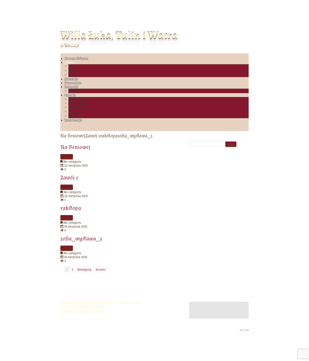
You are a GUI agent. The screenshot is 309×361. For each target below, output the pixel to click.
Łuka (71, 66)
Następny (84, 269)
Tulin (72, 71)
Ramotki (71, 86)
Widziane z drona (79, 103)
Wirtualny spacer (79, 99)
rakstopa (70, 208)
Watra (72, 75)
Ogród (72, 116)
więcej (66, 157)
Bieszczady (75, 112)
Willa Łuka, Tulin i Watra (119, 35)
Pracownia (72, 82)
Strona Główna (76, 58)
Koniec (101, 269)
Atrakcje (71, 79)
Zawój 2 (69, 177)
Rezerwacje (73, 120)
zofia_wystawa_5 (81, 238)
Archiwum (75, 91)
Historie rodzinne (79, 108)
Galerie (70, 95)
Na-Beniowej (75, 147)
